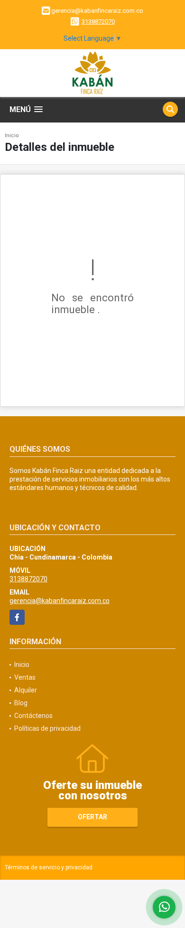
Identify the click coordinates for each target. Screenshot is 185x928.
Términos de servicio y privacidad (48, 867)
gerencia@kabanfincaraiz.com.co (59, 600)
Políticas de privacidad (47, 728)
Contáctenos (33, 715)
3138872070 (98, 21)
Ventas (25, 677)
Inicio (12, 135)
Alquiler (25, 690)
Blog (21, 703)
